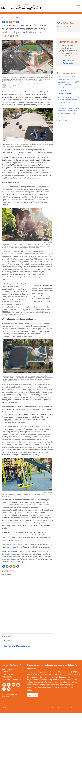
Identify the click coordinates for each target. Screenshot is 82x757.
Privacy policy (52, 707)
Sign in (58, 707)
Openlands (44, 157)
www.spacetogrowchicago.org (17, 544)
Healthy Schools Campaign (22, 157)
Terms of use (43, 707)
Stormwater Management (17, 646)
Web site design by (72, 707)
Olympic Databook (65, 94)
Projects (7, 641)
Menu (77, 6)
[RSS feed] (9, 689)
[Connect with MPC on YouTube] (13, 685)
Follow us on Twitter (64, 27)
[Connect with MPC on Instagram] (4, 689)
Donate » (32, 695)
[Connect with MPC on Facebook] (9, 685)
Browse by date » (62, 120)
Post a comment (14, 88)
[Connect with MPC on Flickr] (18, 685)
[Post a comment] (17, 22)
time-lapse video (14, 547)
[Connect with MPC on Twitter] (4, 685)
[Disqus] (27, 603)
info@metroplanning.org (11, 679)
